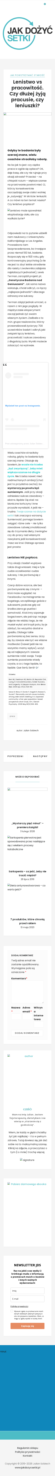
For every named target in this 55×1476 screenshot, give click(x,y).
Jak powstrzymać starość (27, 75)
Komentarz (19, 978)
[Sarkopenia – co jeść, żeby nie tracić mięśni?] (27, 851)
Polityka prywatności (19, 1306)
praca (12, 716)
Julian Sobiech (31, 730)
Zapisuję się (27, 1326)
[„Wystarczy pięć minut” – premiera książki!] (27, 803)
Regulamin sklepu (27, 1448)
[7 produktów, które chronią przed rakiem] (27, 899)
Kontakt (27, 1455)
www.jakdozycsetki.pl (27, 1467)
